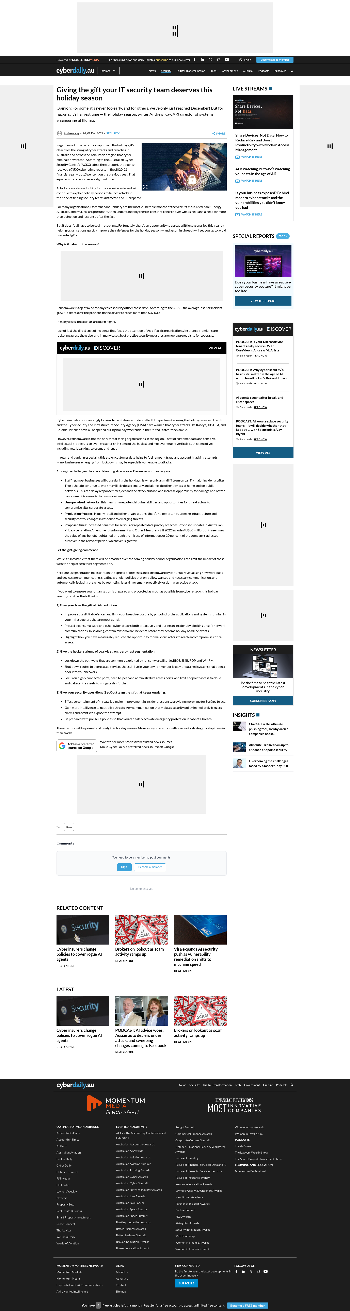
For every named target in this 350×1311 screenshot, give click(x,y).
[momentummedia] (116, 1105)
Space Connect (66, 1224)
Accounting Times (68, 1139)
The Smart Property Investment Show (258, 1159)
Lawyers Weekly (67, 1191)
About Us (122, 1272)
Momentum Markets (69, 1272)
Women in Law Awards (249, 1127)
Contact (121, 1285)
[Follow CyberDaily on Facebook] (194, 60)
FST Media (63, 1178)
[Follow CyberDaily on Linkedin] (202, 60)
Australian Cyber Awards (132, 1176)
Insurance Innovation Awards (193, 1184)
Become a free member (274, 59)
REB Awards (183, 1216)
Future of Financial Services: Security (198, 1171)
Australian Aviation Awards (133, 1157)
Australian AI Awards (129, 1151)
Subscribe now (263, 700)
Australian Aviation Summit (133, 1164)
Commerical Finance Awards (193, 1133)
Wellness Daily (66, 1237)
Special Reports (260, 236)
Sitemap (121, 1291)
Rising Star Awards (187, 1223)
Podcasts (263, 70)
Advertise (122, 1278)
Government (230, 70)
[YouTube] (266, 1271)
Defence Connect (67, 1172)
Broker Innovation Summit (132, 1248)
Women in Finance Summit (192, 1249)
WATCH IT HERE (251, 156)
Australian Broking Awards (133, 1170)
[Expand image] (145, 187)
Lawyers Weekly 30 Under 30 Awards (198, 1190)
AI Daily (62, 1146)
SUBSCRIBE (186, 1283)
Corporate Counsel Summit (192, 1140)
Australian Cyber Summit (132, 1183)
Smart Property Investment (74, 1217)
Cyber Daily (64, 1165)
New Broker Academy (189, 1197)
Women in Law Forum (249, 1133)
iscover (280, 71)
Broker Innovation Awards (132, 1241)
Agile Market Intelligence (72, 1291)
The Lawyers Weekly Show (251, 1152)
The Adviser (64, 1230)
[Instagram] (258, 1271)
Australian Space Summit (131, 1215)
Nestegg (62, 1198)
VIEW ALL (216, 348)
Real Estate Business (69, 1211)
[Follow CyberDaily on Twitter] (211, 60)
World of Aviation (68, 1243)
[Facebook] (236, 1271)
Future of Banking (186, 1158)
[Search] (292, 71)
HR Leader (63, 1185)
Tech (214, 70)
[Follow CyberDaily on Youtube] (227, 60)
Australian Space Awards (131, 1209)
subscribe (162, 59)
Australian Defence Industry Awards (139, 1189)
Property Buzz (65, 1204)
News (152, 70)
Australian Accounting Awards (135, 1144)
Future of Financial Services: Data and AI (200, 1164)
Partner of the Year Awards (192, 1203)
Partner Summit (185, 1210)
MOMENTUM (85, 59)
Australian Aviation (69, 1152)
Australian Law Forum (130, 1202)
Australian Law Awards (130, 1196)
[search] (292, 1085)
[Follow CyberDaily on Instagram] (219, 60)
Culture (248, 70)
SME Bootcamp (185, 1236)
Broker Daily (65, 1159)
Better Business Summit (131, 1235)
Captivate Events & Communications (79, 1285)
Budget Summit (185, 1127)
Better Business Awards (131, 1228)
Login (247, 59)
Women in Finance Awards (192, 1242)
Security (166, 70)
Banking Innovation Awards (133, 1222)
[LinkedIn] (244, 1271)
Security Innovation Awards (192, 1229)
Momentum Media (68, 1278)
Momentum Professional (250, 1171)
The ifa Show (243, 1146)
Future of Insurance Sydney (192, 1177)
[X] (251, 1271)
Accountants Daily (68, 1133)
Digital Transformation (191, 70)
